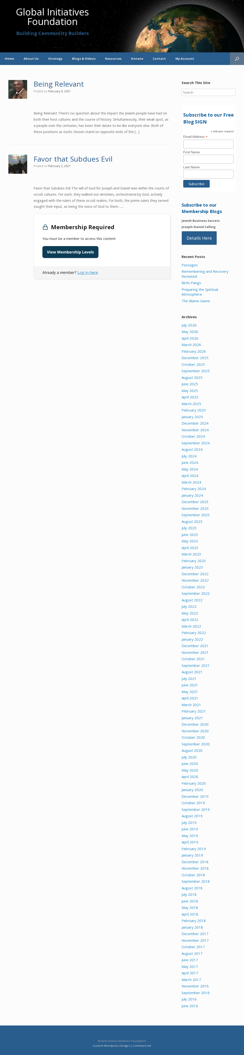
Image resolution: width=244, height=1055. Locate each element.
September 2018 (196, 881)
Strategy (55, 58)
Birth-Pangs (191, 282)
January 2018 (192, 927)
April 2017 (190, 973)
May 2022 (190, 613)
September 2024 (196, 443)
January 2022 (192, 639)
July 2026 (189, 325)
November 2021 (195, 652)
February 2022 (194, 632)
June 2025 (190, 383)
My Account (184, 58)
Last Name (191, 167)
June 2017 (190, 959)
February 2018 (194, 920)
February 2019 (194, 848)
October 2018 (193, 874)
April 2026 (190, 338)
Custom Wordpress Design (111, 1045)
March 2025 (191, 403)
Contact (159, 58)
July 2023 (189, 527)
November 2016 (195, 986)
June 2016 (190, 1005)
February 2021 (194, 711)
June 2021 (190, 685)
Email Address (195, 136)
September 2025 (196, 370)
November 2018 (195, 868)
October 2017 (193, 946)
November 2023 (195, 508)
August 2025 (192, 377)
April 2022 (190, 619)
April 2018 (190, 914)
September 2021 (196, 665)
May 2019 (190, 835)
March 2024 (191, 482)
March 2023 (191, 554)
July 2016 (189, 999)
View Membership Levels (70, 252)
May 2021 (190, 691)
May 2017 (190, 966)
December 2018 (195, 861)
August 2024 (192, 449)
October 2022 (193, 586)
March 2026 (191, 344)
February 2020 (194, 783)
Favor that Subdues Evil (73, 159)
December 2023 (195, 501)
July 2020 (189, 757)
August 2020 (192, 750)
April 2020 (190, 776)
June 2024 (190, 462)
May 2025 (190, 390)
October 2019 (193, 802)
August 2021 (192, 671)
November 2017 (195, 940)
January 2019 (192, 855)
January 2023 (192, 567)
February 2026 (194, 351)
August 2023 (192, 521)
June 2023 (190, 534)
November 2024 (195, 429)
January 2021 (192, 717)
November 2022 (195, 580)
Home (9, 58)
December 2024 (195, 423)
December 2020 (195, 724)
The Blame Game (196, 300)
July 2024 (189, 456)
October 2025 (193, 364)
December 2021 (195, 645)
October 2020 (193, 737)
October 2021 (193, 658)
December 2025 (195, 357)
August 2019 (192, 815)
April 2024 (190, 475)
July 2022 (189, 606)
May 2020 (190, 770)
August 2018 (192, 888)
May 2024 (190, 469)
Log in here (87, 272)
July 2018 (189, 894)
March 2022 (191, 626)
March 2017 (191, 979)
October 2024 (193, 436)
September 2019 (196, 809)
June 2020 (190, 763)
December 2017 (195, 933)
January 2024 (192, 495)
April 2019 (190, 842)
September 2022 (196, 593)
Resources (113, 58)
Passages (190, 265)
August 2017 (192, 953)
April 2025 (190, 397)
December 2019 (195, 796)
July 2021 (189, 678)
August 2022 (192, 600)
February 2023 (194, 560)
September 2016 (196, 992)
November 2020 (195, 730)
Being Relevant (59, 84)
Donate (137, 58)
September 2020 (196, 744)
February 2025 (194, 410)
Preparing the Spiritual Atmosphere (200, 292)
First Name (191, 152)
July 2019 (189, 822)
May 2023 (190, 541)
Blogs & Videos (84, 58)
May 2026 (190, 331)
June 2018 (190, 901)
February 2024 (194, 488)
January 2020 (192, 789)
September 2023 (196, 514)
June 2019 (190, 829)
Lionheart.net (142, 1045)
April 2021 (190, 698)
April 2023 (190, 547)
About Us (31, 58)
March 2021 (191, 704)
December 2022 (195, 573)
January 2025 (192, 416)
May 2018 (190, 907)
